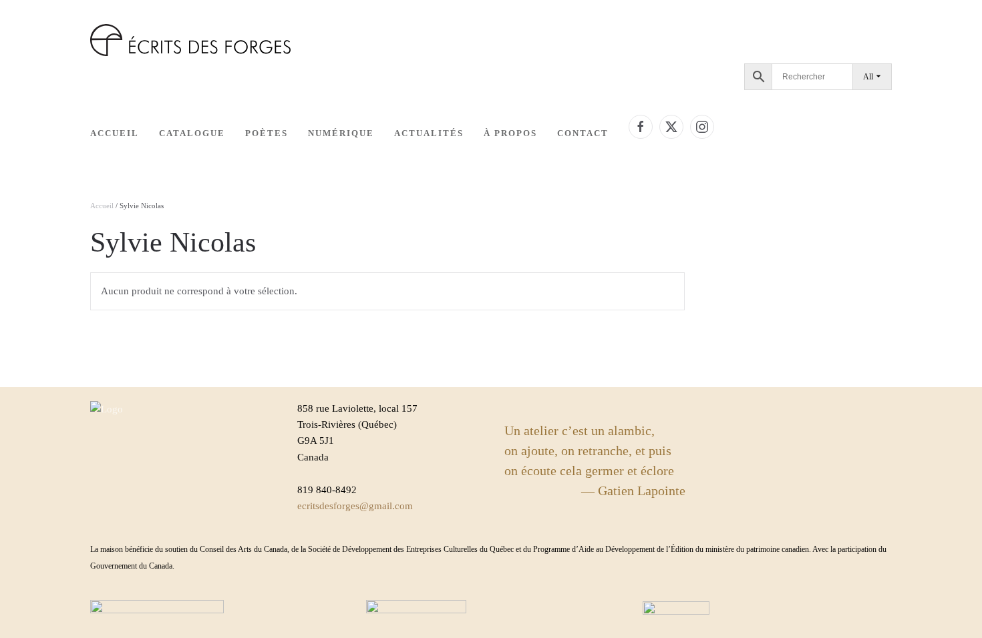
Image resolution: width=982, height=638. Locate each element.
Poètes (266, 133)
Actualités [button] (429, 133)
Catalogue (192, 133)
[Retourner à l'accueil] (190, 40)
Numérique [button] (341, 133)
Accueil (114, 133)
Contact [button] (583, 133)
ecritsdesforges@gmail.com (355, 506)
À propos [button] (510, 133)
